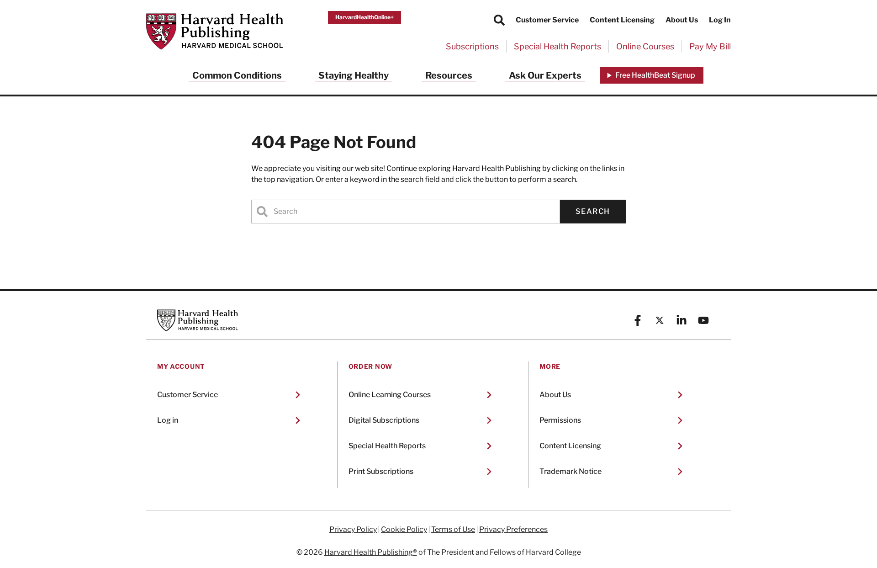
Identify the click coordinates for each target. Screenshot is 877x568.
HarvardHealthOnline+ (364, 17)
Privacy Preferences (513, 529)
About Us (682, 20)
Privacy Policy (353, 529)
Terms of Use (453, 529)
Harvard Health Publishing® (370, 552)
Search (593, 211)
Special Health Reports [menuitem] (557, 46)
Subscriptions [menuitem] (472, 46)
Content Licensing (622, 20)
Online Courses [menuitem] (645, 46)
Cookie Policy (404, 529)
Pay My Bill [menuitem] (710, 46)
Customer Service (547, 20)
